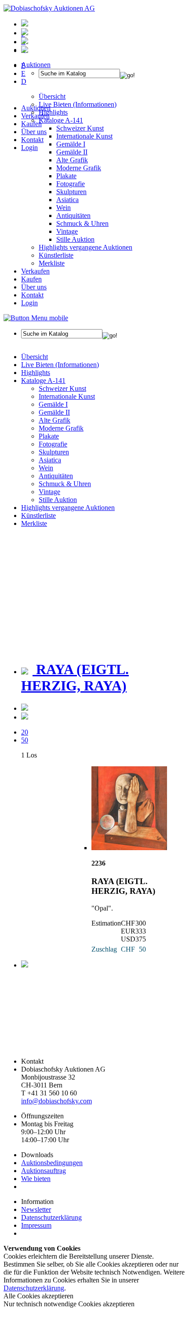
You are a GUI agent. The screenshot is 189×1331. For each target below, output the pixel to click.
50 (24, 740)
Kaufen (31, 123)
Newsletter (36, 1209)
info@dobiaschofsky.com (56, 1101)
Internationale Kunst (67, 396)
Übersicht (34, 356)
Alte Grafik (72, 160)
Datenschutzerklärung (51, 1217)
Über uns (34, 131)
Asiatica (67, 199)
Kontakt (32, 139)
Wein (63, 207)
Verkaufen (35, 116)
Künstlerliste (56, 255)
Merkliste (52, 263)
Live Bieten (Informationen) (60, 364)
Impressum (36, 1225)
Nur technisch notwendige (69, 1304)
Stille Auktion (75, 239)
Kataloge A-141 (43, 380)
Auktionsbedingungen (52, 1162)
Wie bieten (36, 1178)
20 (24, 732)
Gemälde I (53, 404)
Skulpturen (71, 191)
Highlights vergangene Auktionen (85, 247)
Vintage (67, 231)
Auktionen (36, 108)
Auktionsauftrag (43, 1170)
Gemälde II (71, 152)
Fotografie (70, 183)
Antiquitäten (73, 215)
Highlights (35, 372)
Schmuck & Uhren (82, 223)
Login (29, 147)
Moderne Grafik (78, 168)
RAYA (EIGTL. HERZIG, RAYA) (75, 677)
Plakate (66, 176)
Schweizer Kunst (62, 388)
